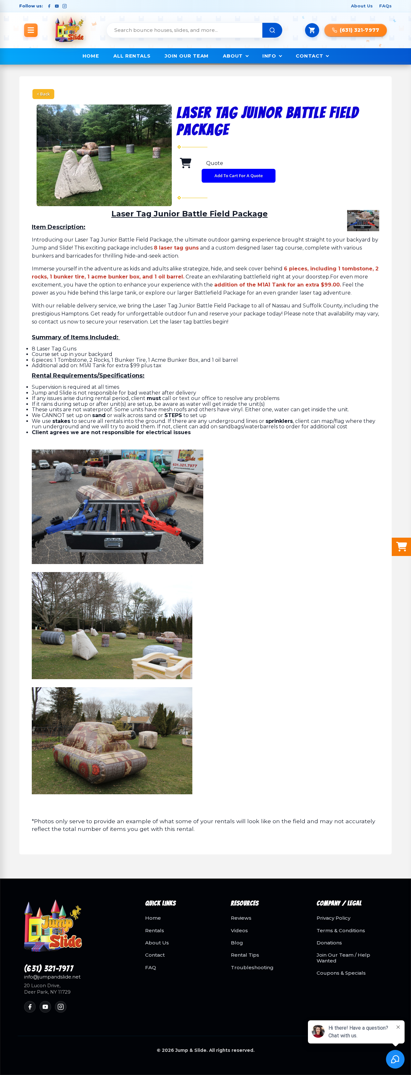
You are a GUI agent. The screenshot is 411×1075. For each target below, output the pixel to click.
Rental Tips (245, 955)
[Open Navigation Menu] (31, 30)
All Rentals (132, 56)
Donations (329, 943)
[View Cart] (312, 30)
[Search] (272, 30)
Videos (239, 931)
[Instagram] (64, 6)
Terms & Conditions (341, 931)
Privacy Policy (333, 918)
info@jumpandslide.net (52, 977)
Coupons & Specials (341, 973)
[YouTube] (57, 6)
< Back (43, 94)
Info (269, 56)
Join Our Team (187, 56)
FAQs (385, 5)
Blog (237, 943)
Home (91, 56)
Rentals (154, 931)
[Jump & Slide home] (77, 929)
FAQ (150, 967)
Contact (309, 56)
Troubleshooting (252, 967)
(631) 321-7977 (48, 969)
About (232, 56)
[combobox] (185, 30)
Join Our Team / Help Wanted (343, 957)
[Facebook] (49, 6)
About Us (362, 5)
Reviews (241, 918)
